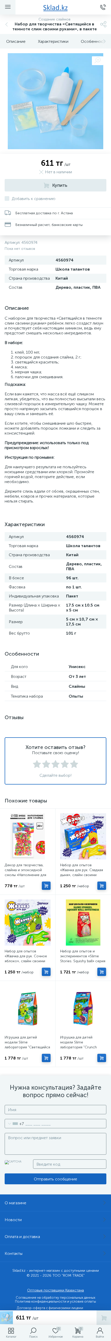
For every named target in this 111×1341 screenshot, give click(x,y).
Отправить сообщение (55, 1179)
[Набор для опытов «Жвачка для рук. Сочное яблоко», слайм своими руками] (28, 922)
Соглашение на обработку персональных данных (55, 1297)
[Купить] (46, 886)
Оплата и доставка (22, 1236)
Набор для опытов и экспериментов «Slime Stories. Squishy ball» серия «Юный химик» (82, 958)
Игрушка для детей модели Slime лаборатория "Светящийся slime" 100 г (27, 1044)
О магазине (15, 1202)
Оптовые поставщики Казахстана (55, 1290)
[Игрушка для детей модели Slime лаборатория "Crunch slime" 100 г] (83, 1009)
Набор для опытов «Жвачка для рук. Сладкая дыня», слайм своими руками (81, 872)
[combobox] (14, 1123)
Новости (13, 1219)
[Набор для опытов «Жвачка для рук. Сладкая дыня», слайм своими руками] (83, 836)
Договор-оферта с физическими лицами (50, 1308)
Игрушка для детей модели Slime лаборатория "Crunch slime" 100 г (78, 1044)
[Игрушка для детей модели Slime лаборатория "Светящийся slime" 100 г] (28, 1009)
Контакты (13, 1253)
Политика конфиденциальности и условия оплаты (55, 1301)
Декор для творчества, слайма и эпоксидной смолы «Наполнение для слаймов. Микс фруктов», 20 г (26, 875)
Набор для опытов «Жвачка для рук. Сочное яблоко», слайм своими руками (26, 958)
